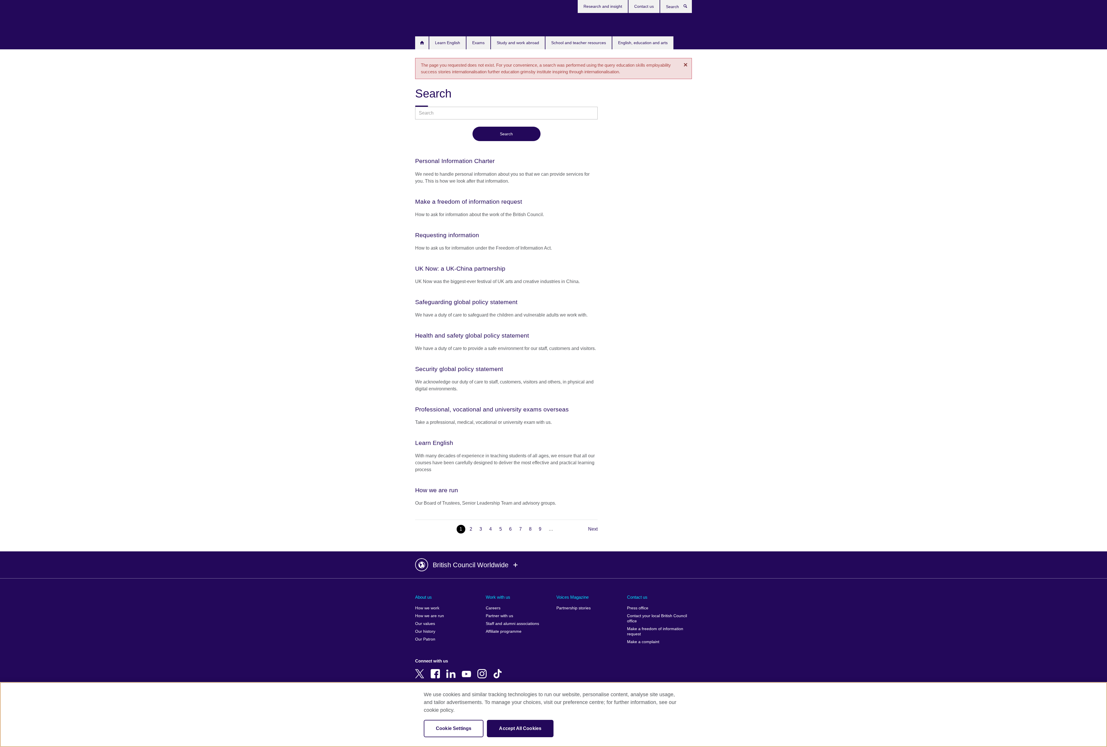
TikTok (498, 669)
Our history (425, 631)
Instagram (483, 669)
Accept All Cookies (520, 728)
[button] (553, 564)
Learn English (447, 42)
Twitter (421, 669)
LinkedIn (452, 669)
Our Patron (425, 639)
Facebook (436, 669)
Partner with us (499, 616)
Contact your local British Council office (657, 618)
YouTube (467, 669)
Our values (425, 623)
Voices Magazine (572, 597)
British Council (432, 24)
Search (688, 7)
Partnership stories (573, 608)
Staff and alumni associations (512, 623)
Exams (478, 42)
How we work (427, 608)
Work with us (498, 597)
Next (593, 529)
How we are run (429, 616)
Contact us (644, 6)
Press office (637, 608)
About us (423, 597)
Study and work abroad (518, 42)
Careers (493, 608)
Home (422, 42)
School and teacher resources (578, 42)
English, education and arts (643, 42)
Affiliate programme (504, 631)
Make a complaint (643, 642)
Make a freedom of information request (655, 631)
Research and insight (602, 6)
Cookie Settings (453, 728)
